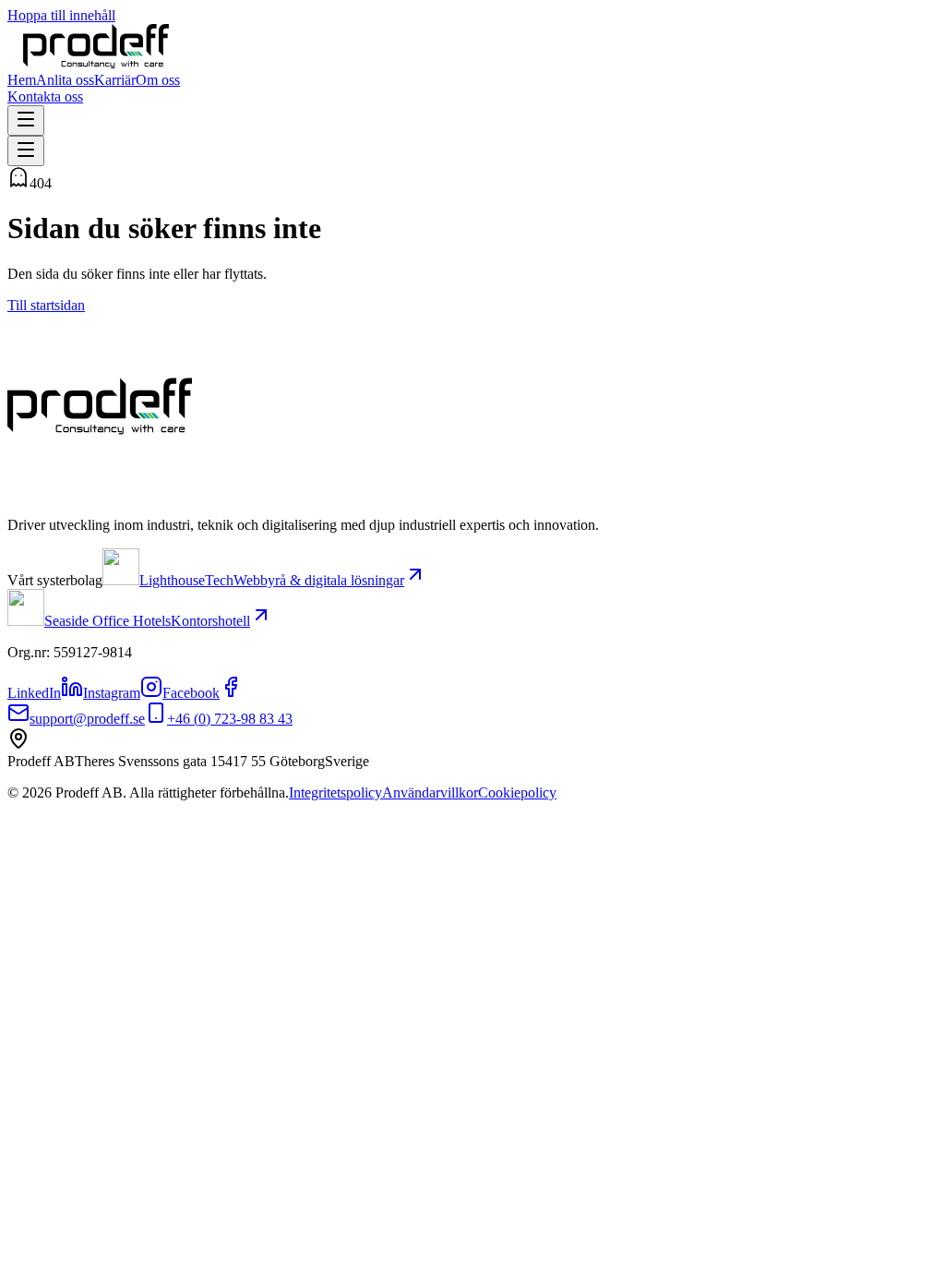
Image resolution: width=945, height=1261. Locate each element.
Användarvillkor (430, 792)
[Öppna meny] (25, 120)
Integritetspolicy (335, 792)
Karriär (115, 80)
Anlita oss (65, 80)
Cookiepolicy (517, 792)
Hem (21, 80)
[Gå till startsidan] (96, 63)
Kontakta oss (45, 96)
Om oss (158, 80)
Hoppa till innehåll (61, 15)
